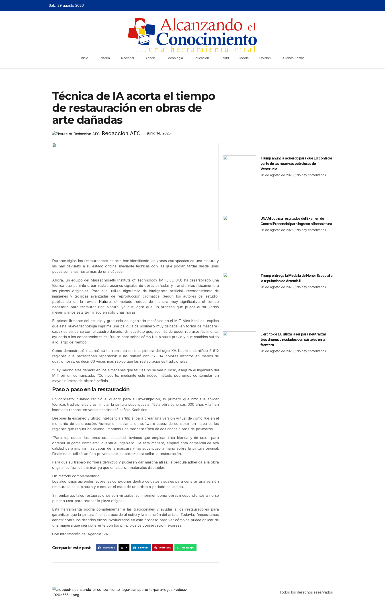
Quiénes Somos (293, 58)
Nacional (127, 58)
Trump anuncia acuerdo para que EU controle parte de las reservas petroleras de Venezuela (296, 163)
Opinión (265, 58)
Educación (202, 58)
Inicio (84, 58)
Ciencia (150, 58)
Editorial (105, 58)
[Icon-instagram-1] (330, 5)
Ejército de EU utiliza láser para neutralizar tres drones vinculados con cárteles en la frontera (293, 339)
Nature (105, 301)
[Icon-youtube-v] (338, 5)
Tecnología (174, 58)
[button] (106, 547)
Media (244, 58)
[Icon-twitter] (322, 5)
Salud (225, 58)
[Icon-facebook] (314, 5)
